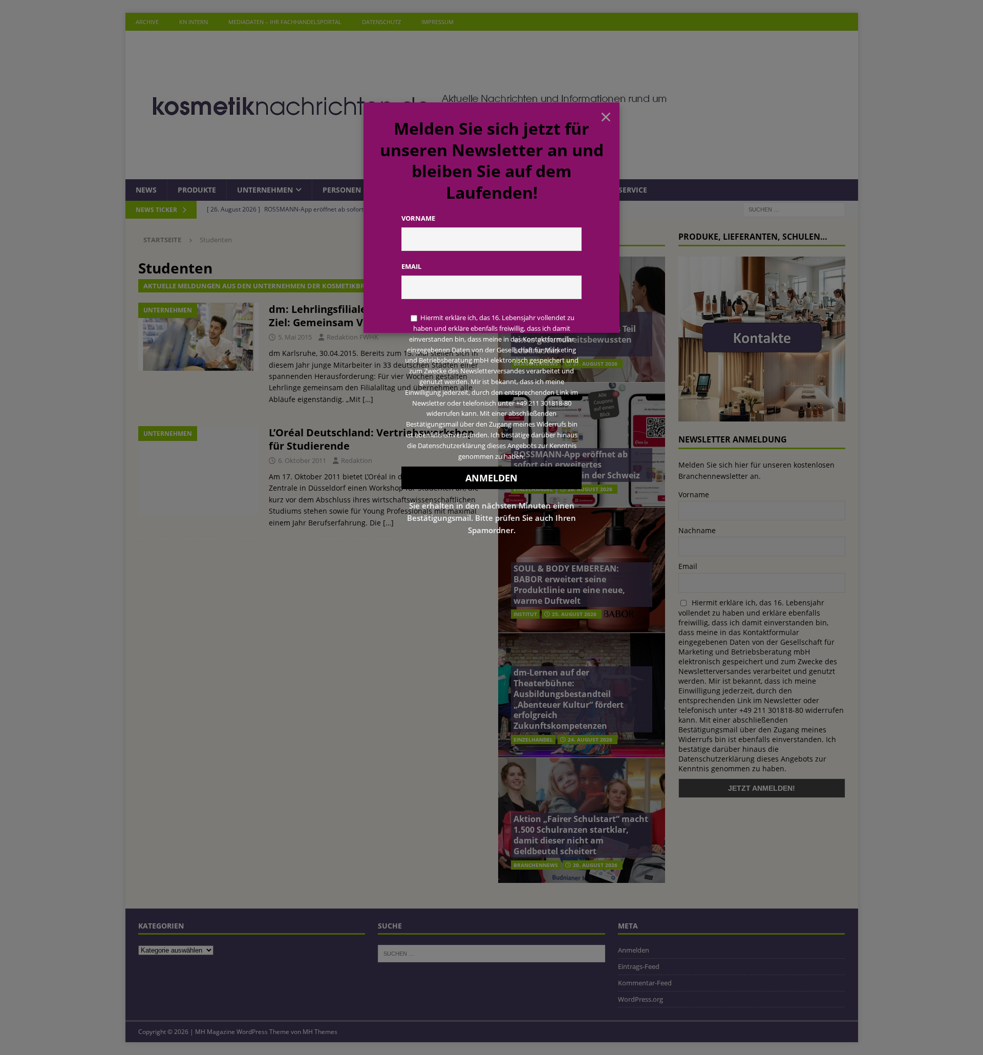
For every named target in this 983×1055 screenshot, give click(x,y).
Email (411, 266)
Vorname (418, 218)
